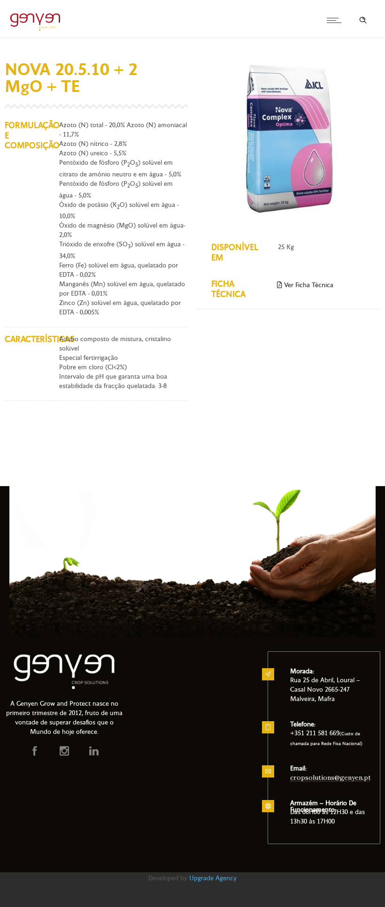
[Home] (35, 29)
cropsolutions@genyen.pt (330, 777)
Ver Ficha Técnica (307, 285)
